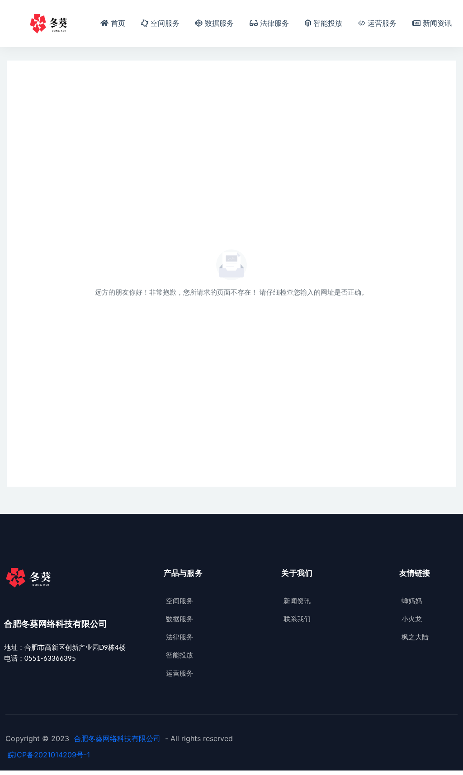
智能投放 (328, 23)
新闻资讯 (437, 23)
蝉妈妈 (412, 601)
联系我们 (297, 619)
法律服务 (274, 23)
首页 (118, 23)
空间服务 (165, 23)
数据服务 (219, 23)
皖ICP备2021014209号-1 (49, 754)
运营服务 (382, 23)
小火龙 (412, 619)
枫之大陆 (415, 637)
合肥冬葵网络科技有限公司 (117, 738)
